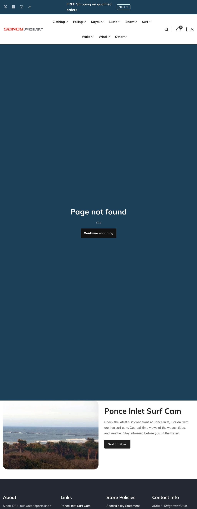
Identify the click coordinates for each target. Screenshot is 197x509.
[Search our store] (166, 29)
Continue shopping (98, 233)
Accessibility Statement (123, 506)
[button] (59, 21)
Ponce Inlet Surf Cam (76, 506)
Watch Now (117, 444)
